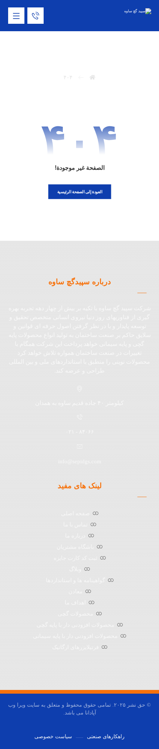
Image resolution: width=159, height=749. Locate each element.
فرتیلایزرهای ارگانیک (75, 647)
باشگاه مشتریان (75, 547)
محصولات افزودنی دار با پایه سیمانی (75, 636)
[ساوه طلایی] (125, 11)
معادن (75, 591)
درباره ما (75, 536)
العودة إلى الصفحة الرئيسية (79, 191)
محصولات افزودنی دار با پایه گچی (75, 625)
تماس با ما (75, 525)
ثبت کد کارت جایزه (75, 558)
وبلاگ (75, 569)
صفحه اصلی (75, 513)
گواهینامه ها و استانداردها (75, 580)
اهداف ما (75, 603)
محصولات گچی (75, 614)
